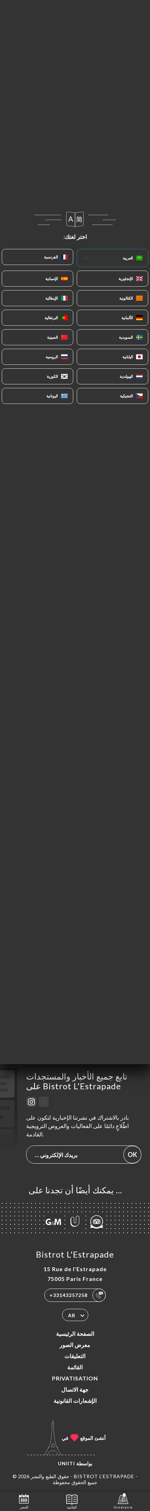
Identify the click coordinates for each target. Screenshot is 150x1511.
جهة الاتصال (75, 1389)
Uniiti (66, 1463)
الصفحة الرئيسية (75, 1333)
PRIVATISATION (75, 1378)
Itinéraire (123, 1507)
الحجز (24, 1507)
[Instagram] (31, 1102)
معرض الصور (75, 1344)
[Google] (43, 1102)
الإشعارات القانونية (75, 1400)
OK (132, 1154)
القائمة (75, 1367)
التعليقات (75, 1355)
